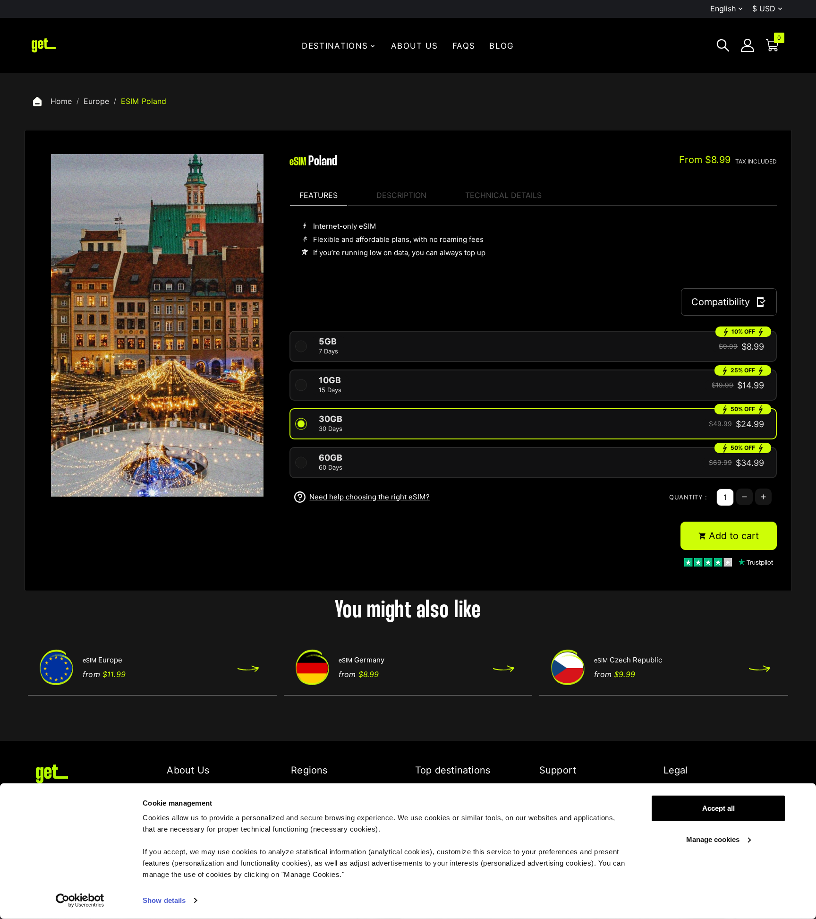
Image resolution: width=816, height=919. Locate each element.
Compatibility (720, 302)
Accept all (718, 808)
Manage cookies (713, 839)
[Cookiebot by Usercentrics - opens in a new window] (80, 900)
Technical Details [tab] (503, 195)
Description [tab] (401, 195)
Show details (164, 900)
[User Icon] (747, 45)
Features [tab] (318, 195)
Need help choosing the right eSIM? (369, 497)
